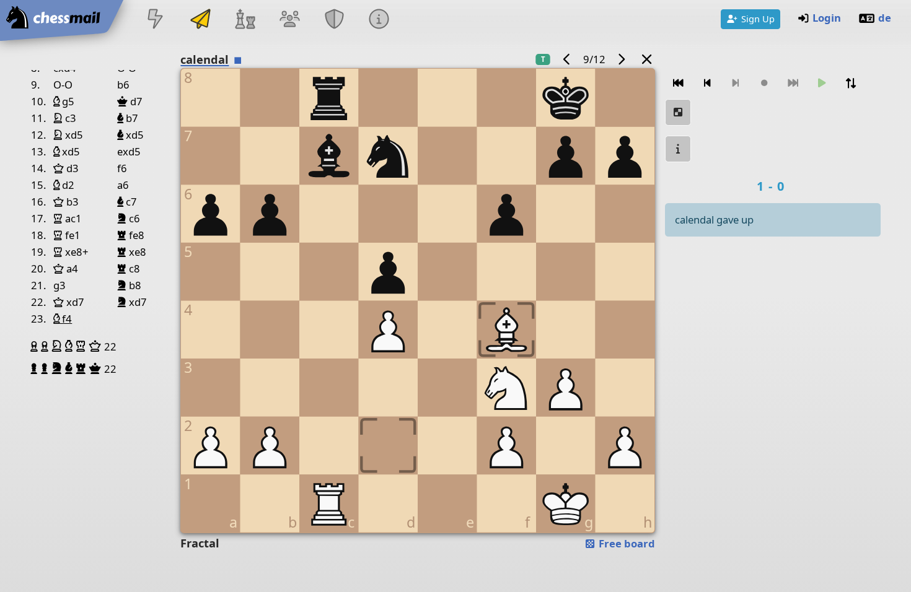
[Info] (379, 20)
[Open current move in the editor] (678, 112)
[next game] (621, 59)
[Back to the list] (646, 59)
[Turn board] (851, 83)
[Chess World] (244, 20)
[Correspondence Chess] (200, 20)
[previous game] (566, 59)
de (884, 18)
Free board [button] (625, 543)
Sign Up (758, 18)
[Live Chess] (155, 20)
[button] (35, 346)
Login (826, 18)
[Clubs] (334, 20)
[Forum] (289, 20)
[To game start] (678, 83)
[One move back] (707, 83)
